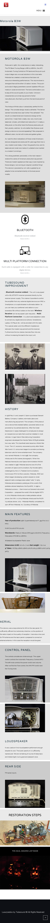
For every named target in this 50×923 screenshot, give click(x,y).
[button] (39, 10)
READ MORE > (25, 239)
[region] (25, 38)
